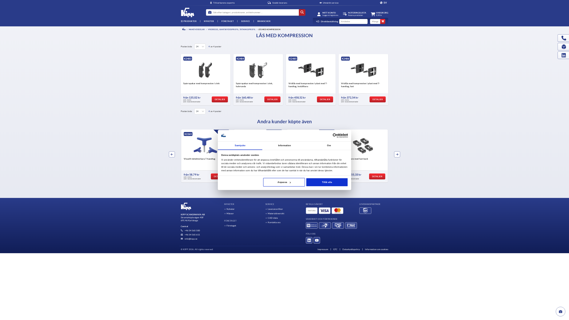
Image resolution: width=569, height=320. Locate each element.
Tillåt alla (327, 182)
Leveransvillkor (275, 209)
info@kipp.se (190, 239)
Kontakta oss (274, 222)
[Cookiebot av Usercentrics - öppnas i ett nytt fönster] (335, 135)
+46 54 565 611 (192, 234)
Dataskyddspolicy (351, 249)
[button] (172, 154)
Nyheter (231, 209)
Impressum (323, 249)
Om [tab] (329, 145)
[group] (205, 156)
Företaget (227, 21)
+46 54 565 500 (192, 230)
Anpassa (282, 182)
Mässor (230, 213)
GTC (335, 249)
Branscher (264, 21)
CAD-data (273, 218)
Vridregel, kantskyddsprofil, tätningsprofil (232, 29)
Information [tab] (284, 145)
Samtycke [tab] (240, 145)
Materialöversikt (276, 213)
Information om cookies (376, 249)
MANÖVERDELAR (196, 29)
